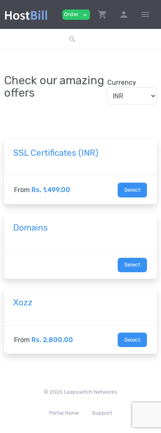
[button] (102, 14)
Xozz (23, 302)
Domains (30, 228)
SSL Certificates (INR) (55, 153)
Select (132, 190)
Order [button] (76, 14)
